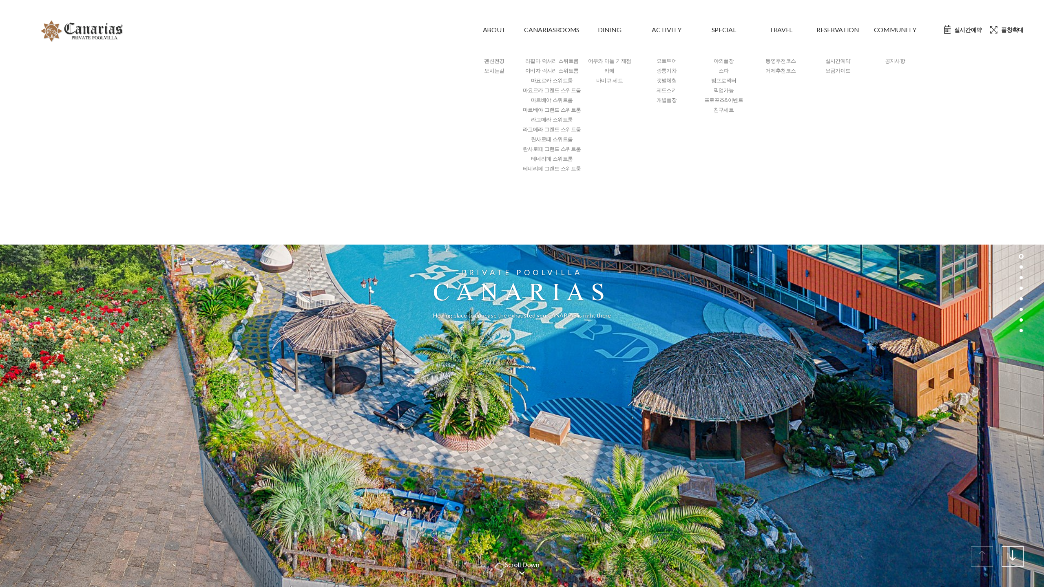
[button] (1013, 556)
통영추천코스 (780, 61)
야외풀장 (724, 61)
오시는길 (494, 71)
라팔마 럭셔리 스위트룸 (551, 61)
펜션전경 (494, 61)
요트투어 (667, 61)
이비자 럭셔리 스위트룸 (551, 71)
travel (780, 29)
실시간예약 (838, 61)
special (724, 29)
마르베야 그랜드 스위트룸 (552, 110)
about (494, 29)
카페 (609, 71)
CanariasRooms (551, 29)
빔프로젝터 (724, 80)
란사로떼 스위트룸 (552, 139)
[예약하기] (963, 30)
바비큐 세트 (609, 80)
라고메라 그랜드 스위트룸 (552, 129)
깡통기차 (667, 71)
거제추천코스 (780, 71)
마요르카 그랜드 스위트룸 (552, 90)
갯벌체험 (667, 80)
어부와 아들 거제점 (609, 61)
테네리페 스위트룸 (552, 159)
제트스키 (667, 90)
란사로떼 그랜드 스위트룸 (552, 149)
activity (666, 29)
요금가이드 (838, 71)
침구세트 (724, 110)
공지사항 (895, 61)
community (895, 29)
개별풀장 (667, 100)
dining (610, 29)
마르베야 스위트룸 (552, 100)
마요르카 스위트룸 (552, 80)
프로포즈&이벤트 (723, 100)
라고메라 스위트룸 (552, 120)
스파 (724, 71)
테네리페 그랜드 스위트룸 (552, 169)
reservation (837, 29)
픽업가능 (724, 90)
